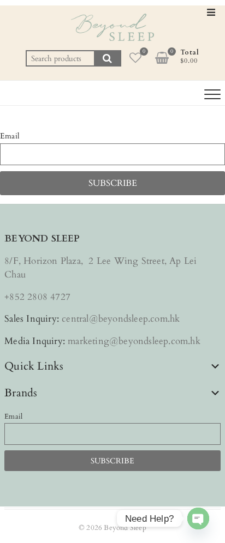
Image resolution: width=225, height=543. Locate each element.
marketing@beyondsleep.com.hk (134, 341)
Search (107, 58)
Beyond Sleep (125, 528)
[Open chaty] (198, 518)
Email (10, 136)
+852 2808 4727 (37, 297)
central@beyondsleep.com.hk (121, 318)
